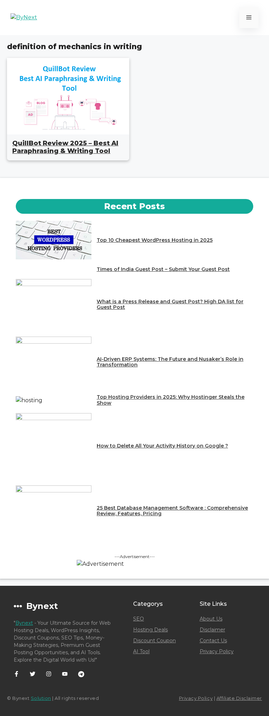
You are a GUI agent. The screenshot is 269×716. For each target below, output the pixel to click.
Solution (41, 698)
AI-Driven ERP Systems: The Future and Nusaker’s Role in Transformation (170, 362)
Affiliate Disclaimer (239, 698)
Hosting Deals (150, 629)
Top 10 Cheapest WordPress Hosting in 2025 (155, 240)
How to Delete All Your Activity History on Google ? (162, 446)
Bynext (24, 623)
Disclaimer (212, 629)
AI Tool (141, 651)
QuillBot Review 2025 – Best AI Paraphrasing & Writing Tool (65, 147)
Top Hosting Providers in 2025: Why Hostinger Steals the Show (170, 400)
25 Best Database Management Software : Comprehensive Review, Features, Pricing (172, 511)
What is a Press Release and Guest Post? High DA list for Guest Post (170, 304)
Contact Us (213, 640)
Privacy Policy (217, 651)
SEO (138, 619)
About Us (211, 619)
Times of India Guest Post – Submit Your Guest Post (163, 269)
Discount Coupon (154, 640)
